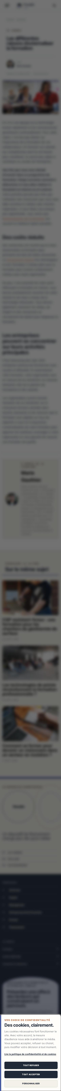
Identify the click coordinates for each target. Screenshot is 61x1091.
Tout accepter (31, 1074)
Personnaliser (31, 1083)
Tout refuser (31, 1065)
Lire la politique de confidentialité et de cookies (30, 1054)
